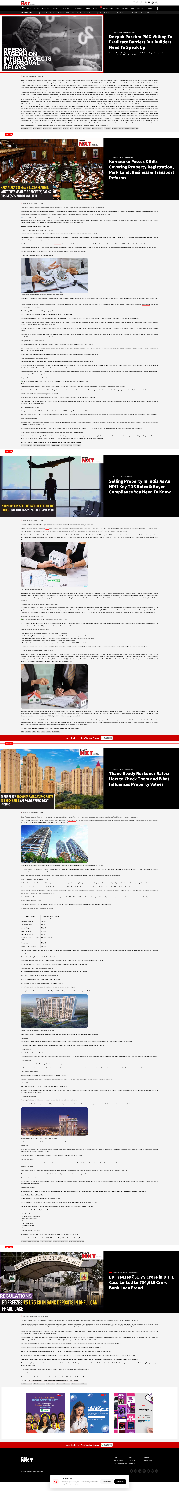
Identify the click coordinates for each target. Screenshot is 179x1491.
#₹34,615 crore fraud (26, 1384)
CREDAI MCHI (98, 83)
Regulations (26, 1316)
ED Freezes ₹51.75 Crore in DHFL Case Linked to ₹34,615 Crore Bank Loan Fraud (48, 13)
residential (72, 820)
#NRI (22, 731)
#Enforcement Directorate (63, 1384)
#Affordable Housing (26, 128)
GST (30, 101)
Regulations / (117, 1272)
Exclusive (87, 8)
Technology (55, 8)
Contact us (140, 8)
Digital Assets (78, 8)
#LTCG (43, 731)
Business (36, 8)
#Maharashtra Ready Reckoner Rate (30, 1241)
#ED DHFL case (75, 1384)
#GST (71, 128)
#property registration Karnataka (42, 445)
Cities (117, 8)
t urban (49, 897)
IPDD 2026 (96, 8)
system (43, 1191)
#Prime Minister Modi (97, 128)
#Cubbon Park (77, 445)
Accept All (120, 1481)
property (58, 1075)
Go (159, 8)
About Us (146, 1457)
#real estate (107, 128)
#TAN (38, 731)
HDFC (69, 87)
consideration (51, 1359)
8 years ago (130, 32)
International (46, 8)
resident (31, 610)
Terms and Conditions (120, 1463)
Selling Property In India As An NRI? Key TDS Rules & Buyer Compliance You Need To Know (54, 442)
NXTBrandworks (108, 8)
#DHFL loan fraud (50, 1384)
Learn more (82, 1485)
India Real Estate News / (120, 32)
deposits (70, 1324)
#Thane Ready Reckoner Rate (76, 1241)
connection (62, 1337)
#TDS (34, 731)
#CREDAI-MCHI (37, 128)
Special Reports (66, 8)
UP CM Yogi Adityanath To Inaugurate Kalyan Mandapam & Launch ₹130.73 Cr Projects (53, 1380)
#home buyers (86, 128)
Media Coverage (118, 1460)
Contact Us (132, 1460)
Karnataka (54, 436)
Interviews (125, 8)
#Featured (66, 128)
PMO (102, 85)
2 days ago (124, 1272)
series (44, 1347)
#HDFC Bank (78, 128)
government (133, 220)
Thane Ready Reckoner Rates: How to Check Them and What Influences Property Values (53, 728)
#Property (28, 731)
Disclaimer (132, 1463)
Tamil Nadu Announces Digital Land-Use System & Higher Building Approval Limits (101, 13)
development (146, 304)
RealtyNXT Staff (129, 157)
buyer (32, 633)
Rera (132, 8)
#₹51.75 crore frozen (39, 1384)
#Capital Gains (55, 731)
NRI (65, 537)
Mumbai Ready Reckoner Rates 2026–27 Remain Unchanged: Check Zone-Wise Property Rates (55, 1238)
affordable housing (34, 104)
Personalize (107, 1481)
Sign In (130, 3)
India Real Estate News (29, 76)
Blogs (24, 203)
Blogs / (115, 157)
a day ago (120, 157)
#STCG (48, 731)
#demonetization (57, 128)
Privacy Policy (147, 1460)
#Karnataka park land (66, 445)
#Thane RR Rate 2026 (46, 1241)
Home (115, 1457)
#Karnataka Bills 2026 (26, 445)
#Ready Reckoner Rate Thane (60, 1241)
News (130, 1457)
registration (57, 244)
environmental (57, 334)
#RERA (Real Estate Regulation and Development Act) (125, 128)
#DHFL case (84, 1384)
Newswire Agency (134, 1272)
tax (47, 528)
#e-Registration (55, 445)
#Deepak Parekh (47, 128)
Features (28, 8)
